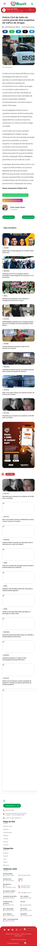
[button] (4, 4)
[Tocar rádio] (4, 10)
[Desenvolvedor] (25, 943)
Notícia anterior (9, 217)
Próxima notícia (27, 217)
